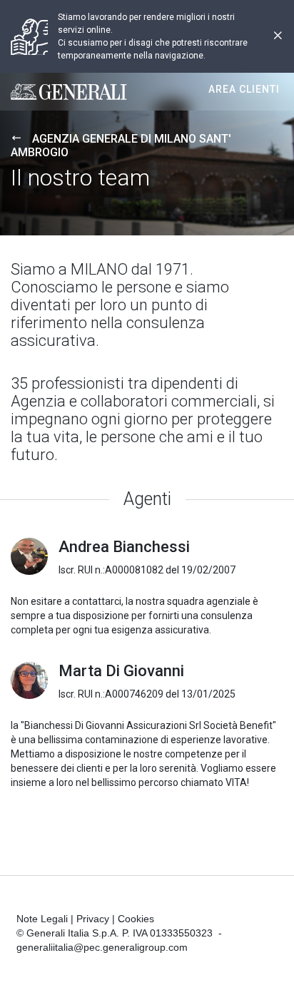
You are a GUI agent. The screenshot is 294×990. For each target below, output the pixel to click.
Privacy (92, 918)
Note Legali (42, 918)
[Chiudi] (277, 37)
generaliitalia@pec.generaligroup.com (102, 947)
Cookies (136, 918)
